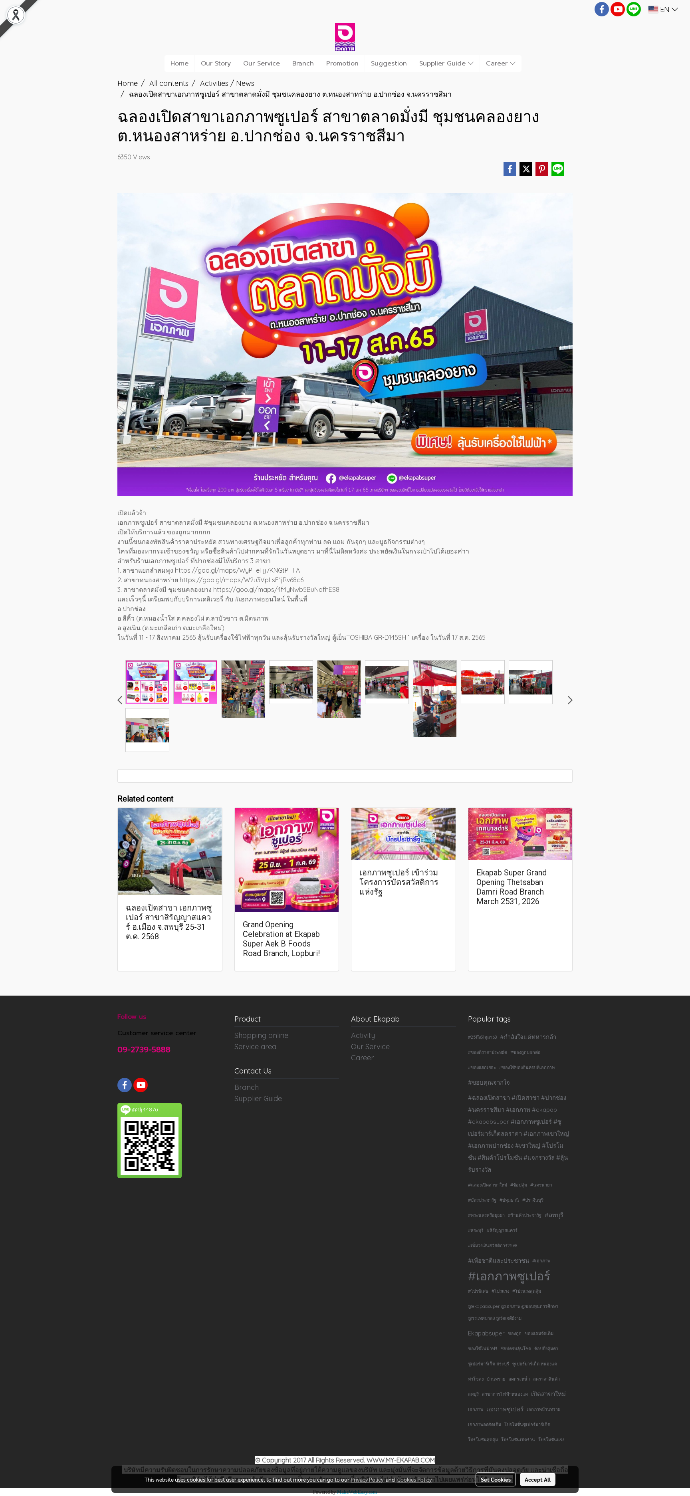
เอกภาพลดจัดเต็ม (484, 1424)
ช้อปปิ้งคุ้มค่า (546, 1348)
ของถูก (514, 1333)
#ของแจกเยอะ (482, 1067)
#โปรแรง (500, 1291)
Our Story (216, 63)
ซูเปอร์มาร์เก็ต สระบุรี (488, 1364)
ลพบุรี (473, 1394)
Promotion (342, 63)
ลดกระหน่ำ (519, 1379)
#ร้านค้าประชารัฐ (524, 1215)
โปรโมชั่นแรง (551, 1439)
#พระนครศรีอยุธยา (486, 1215)
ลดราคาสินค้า (546, 1379)
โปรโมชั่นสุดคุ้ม (483, 1439)
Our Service (261, 63)
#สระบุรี (476, 1230)
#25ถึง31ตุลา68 (482, 1037)
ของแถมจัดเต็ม (539, 1333)
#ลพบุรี (554, 1215)
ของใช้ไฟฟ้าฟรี (483, 1348)
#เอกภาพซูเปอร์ (509, 1276)
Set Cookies (496, 1479)
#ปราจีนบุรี (532, 1200)
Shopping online (261, 1035)
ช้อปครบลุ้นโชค (516, 1348)
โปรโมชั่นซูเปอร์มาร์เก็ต (527, 1424)
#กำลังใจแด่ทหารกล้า (528, 1037)
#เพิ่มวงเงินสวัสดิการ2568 (492, 1245)
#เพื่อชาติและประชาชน (498, 1260)
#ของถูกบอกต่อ (525, 1052)
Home (179, 63)
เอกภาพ (475, 1409)
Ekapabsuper (486, 1333)
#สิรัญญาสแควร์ (502, 1230)
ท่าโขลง (476, 1379)
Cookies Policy (414, 1479)
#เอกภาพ (541, 1261)
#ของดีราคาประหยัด (487, 1052)
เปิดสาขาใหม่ (548, 1394)
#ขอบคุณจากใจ (489, 1082)
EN (665, 9)
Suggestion (389, 63)
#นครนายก (541, 1185)
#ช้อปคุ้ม (518, 1185)
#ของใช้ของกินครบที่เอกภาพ (527, 1067)
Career (498, 63)
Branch (303, 63)
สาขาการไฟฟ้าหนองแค (505, 1394)
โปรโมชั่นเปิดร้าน (518, 1439)
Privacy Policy (367, 1479)
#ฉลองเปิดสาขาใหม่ (487, 1185)
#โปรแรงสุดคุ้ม (526, 1291)
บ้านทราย (496, 1379)
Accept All (538, 1479)
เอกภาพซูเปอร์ (504, 1409)
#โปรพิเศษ (478, 1291)
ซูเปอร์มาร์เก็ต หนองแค (534, 1364)
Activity (363, 1035)
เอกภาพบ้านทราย (543, 1409)
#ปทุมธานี (509, 1200)
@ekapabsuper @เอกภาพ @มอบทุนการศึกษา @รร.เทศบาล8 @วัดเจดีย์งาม (513, 1312)
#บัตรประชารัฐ (482, 1200)
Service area (255, 1046)
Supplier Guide (443, 63)
